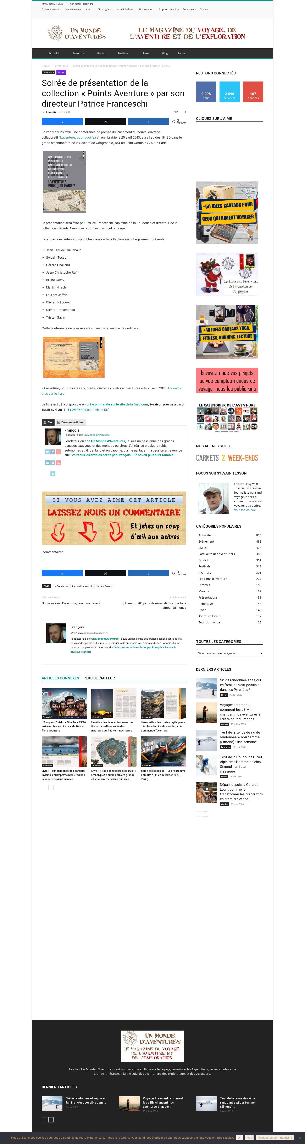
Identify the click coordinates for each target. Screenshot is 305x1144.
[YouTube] (58, 465)
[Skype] (88, 658)
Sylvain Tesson (104, 586)
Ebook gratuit (105, 9)
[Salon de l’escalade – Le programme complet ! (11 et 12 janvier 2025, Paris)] (163, 751)
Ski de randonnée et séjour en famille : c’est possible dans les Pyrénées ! (240, 685)
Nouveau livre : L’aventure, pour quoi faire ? (71, 603)
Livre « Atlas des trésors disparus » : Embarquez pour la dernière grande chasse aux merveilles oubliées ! (113, 775)
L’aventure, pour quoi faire (79, 137)
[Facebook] (240, 15)
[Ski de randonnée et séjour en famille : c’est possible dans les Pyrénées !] (206, 688)
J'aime (206, 83)
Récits (101, 53)
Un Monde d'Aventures (108, 441)
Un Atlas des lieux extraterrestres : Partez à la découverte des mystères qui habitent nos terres (113, 726)
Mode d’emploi (73, 9)
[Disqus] (114, 852)
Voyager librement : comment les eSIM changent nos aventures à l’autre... (163, 1102)
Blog (165, 53)
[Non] (300, 1138)
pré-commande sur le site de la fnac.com (117, 404)
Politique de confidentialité (274, 1137)
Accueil (46, 65)
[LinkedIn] (47, 465)
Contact (204, 9)
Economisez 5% (87, 410)
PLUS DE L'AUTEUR (99, 678)
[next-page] (51, 787)
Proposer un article (169, 9)
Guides (224, 724)
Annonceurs (189, 9)
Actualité (54, 53)
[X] (250, 15)
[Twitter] (47, 454)
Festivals (123, 53)
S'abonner (253, 83)
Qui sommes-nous (51, 9)
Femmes (225, 747)
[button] (258, 54)
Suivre (230, 83)
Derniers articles (72, 422)
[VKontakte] (261, 15)
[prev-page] (44, 787)
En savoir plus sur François (153, 455)
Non (249, 1137)
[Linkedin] (81, 658)
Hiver (224, 694)
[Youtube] (111, 658)
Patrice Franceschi (82, 586)
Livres (145, 53)
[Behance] (235, 15)
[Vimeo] (256, 15)
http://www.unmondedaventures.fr (89, 633)
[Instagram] (245, 15)
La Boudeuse (61, 586)
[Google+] (58, 454)
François (51, 111)
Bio (50, 422)
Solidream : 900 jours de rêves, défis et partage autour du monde (154, 605)
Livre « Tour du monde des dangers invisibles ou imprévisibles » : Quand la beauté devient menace (63, 775)
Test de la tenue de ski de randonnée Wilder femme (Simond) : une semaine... (240, 737)
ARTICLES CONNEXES (60, 678)
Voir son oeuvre (245, 510)
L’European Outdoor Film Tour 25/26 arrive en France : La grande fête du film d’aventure (64, 726)
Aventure (78, 53)
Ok (239, 1137)
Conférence (61, 65)
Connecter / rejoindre (81, 3)
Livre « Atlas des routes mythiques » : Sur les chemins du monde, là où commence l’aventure (163, 726)
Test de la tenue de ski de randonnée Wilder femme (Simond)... (237, 1102)
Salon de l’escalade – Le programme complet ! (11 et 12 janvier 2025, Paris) (163, 775)
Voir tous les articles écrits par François (101, 455)
